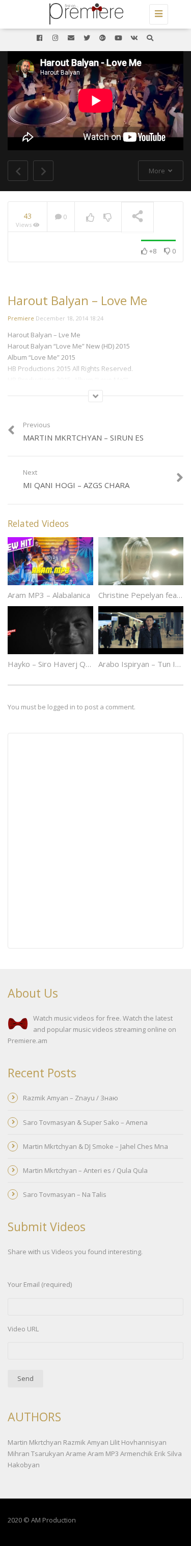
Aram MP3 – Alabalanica (49, 595)
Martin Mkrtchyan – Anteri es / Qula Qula (85, 1170)
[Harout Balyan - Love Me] (93, 13)
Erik (160, 1453)
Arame (76, 1453)
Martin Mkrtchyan (35, 1442)
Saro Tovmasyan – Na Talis (64, 1194)
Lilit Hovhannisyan (138, 1442)
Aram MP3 (103, 1453)
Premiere (21, 318)
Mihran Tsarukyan (36, 1453)
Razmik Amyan (85, 1442)
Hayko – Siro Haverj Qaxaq (55, 664)
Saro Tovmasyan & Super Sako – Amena (85, 1122)
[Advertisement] (95, 842)
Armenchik (136, 1453)
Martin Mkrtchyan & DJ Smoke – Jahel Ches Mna (95, 1146)
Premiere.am (27, 1040)
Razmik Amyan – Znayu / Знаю (70, 1097)
